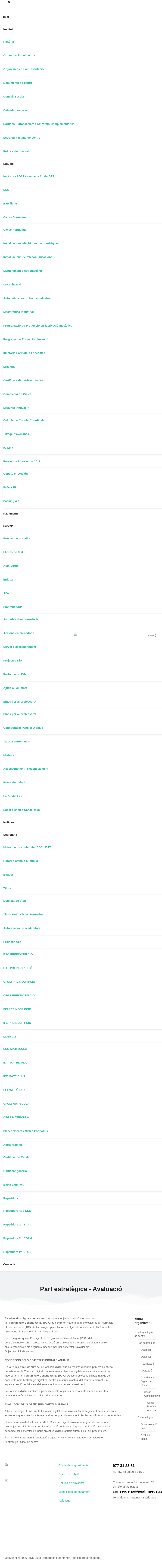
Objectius (146, 1356)
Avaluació (146, 1370)
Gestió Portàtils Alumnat (151, 1406)
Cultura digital (145, 1417)
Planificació (147, 1363)
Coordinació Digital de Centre (148, 1381)
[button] (15, 5)
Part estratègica (146, 1343)
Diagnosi (146, 1349)
